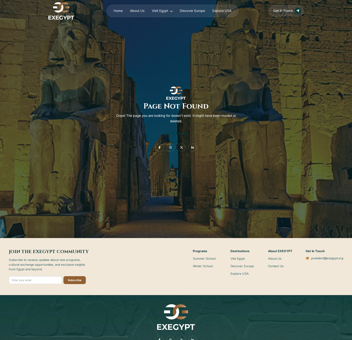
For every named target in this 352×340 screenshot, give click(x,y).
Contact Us (276, 266)
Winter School (203, 266)
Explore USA (222, 11)
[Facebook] (159, 147)
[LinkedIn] (192, 147)
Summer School (204, 258)
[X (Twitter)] (181, 147)
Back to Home (176, 133)
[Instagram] (170, 147)
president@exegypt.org (327, 258)
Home (118, 11)
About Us (137, 11)
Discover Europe (192, 11)
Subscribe (74, 280)
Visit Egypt (160, 11)
